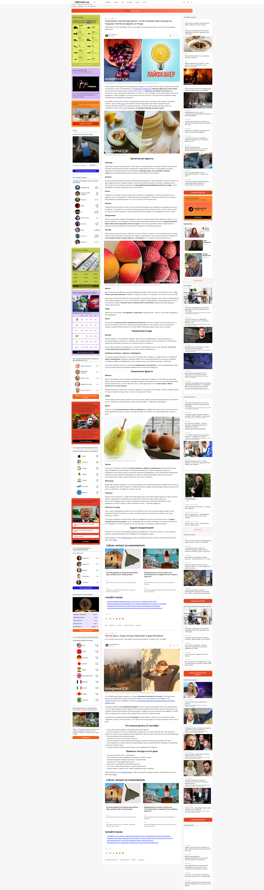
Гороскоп (144, 2)
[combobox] (94, 165)
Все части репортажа (86, 441)
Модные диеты (136, 10)
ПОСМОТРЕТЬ (198, 217)
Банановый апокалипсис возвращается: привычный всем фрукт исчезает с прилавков (136, 604)
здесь (115, 540)
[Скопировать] (177, 35)
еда (106, 625)
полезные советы (129, 625)
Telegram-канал (127, 538)
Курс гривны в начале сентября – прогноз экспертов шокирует (121, 582)
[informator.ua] (82, 2)
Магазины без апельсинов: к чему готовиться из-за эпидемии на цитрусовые (133, 606)
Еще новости (198, 529)
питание (119, 625)
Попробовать (86, 737)
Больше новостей (198, 193)
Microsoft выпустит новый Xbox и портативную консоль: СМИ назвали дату (132, 842)
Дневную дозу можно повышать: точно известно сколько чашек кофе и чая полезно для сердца (140, 838)
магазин (138, 625)
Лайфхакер (108, 2)
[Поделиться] (174, 35)
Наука (122, 2)
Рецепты (137, 2)
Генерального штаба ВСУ (88, 64)
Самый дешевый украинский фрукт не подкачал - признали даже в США (131, 601)
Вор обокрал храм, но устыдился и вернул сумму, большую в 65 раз (130, 840)
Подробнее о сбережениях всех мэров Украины (86, 396)
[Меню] (94, 2)
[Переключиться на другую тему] (188, 2)
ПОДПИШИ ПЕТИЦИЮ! (85, 124)
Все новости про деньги (86, 286)
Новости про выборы (86, 588)
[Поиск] (192, 2)
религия (133, 859)
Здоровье (116, 2)
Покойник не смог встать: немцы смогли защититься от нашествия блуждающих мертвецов (138, 836)
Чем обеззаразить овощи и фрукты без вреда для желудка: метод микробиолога (134, 608)
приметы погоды (124, 859)
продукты (112, 625)
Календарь (129, 2)
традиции (141, 859)
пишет (123, 103)
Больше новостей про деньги (198, 673)
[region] (86, 169)
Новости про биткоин (86, 630)
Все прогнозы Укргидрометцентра (86, 171)
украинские (138, 89)
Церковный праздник (111, 859)
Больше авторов (198, 280)
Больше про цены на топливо (85, 352)
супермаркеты (147, 89)
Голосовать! (85, 541)
